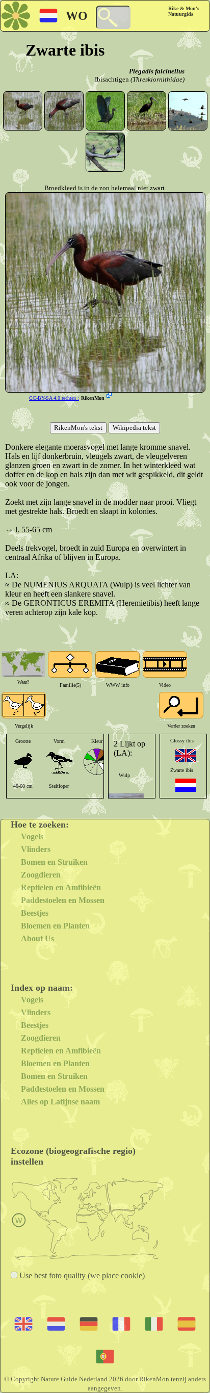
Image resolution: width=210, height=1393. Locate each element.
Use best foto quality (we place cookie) (81, 1275)
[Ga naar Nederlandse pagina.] (185, 785)
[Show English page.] (185, 755)
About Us (37, 938)
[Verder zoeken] (181, 705)
